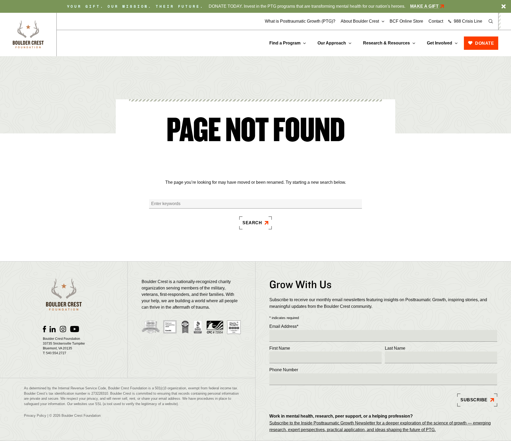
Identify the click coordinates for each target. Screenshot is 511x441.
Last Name (395, 348)
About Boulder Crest (360, 21)
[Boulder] (28, 34)
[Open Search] (491, 21)
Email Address (283, 326)
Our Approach (332, 43)
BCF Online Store (406, 21)
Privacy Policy (35, 416)
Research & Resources (386, 43)
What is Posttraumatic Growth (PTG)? (300, 21)
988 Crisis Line (468, 21)
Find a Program (284, 43)
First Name (279, 348)
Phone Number (283, 370)
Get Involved (439, 43)
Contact (435, 21)
